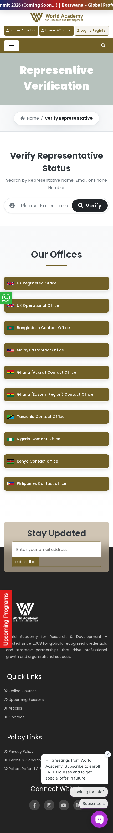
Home (33, 118)
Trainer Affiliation (58, 30)
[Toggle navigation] (11, 45)
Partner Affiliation (23, 30)
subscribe (25, 562)
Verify (92, 205)
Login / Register (93, 30)
